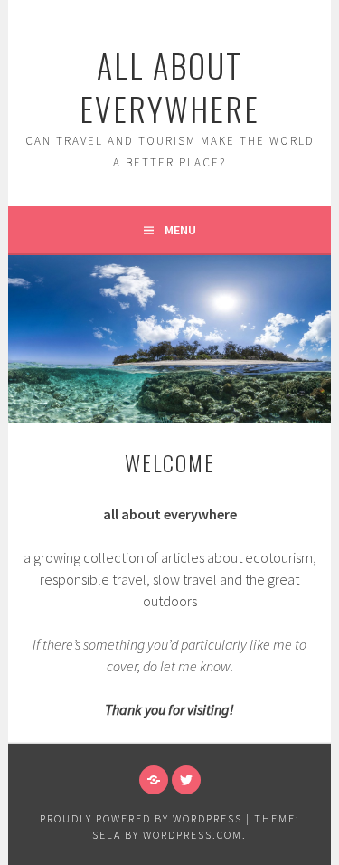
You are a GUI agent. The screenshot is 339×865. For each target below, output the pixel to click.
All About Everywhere (169, 86)
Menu (180, 230)
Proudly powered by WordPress (141, 818)
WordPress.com (192, 834)
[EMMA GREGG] (153, 779)
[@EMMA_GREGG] (186, 779)
